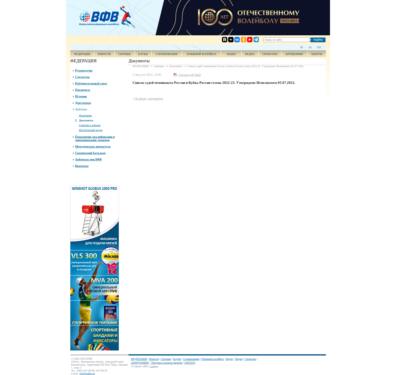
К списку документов (149, 98)
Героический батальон (90, 152)
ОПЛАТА (190, 362)
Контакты (82, 165)
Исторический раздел (91, 130)
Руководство (84, 70)
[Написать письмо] (319, 47)
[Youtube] (245, 18)
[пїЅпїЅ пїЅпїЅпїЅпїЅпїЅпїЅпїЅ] (109, 16)
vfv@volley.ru (87, 373)
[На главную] (301, 47)
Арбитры (81, 109)
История (81, 96)
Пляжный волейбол (201, 54)
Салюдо (154, 366)
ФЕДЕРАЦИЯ (82, 54)
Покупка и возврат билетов (166, 362)
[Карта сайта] (310, 47)
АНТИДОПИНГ (294, 54)
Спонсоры (269, 54)
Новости (104, 54)
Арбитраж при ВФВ (88, 159)
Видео (229, 358)
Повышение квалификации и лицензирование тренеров (95, 138)
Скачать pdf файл (190, 74)
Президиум (82, 89)
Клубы (143, 54)
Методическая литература (93, 146)
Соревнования (167, 54)
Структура (82, 76)
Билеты (316, 54)
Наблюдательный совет (91, 83)
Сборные (124, 54)
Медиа (250, 54)
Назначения (85, 115)
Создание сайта (139, 366)
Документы (83, 102)
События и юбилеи (89, 125)
